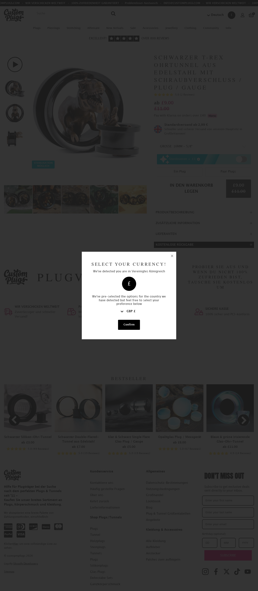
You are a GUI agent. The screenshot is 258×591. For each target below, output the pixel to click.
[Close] (172, 256)
